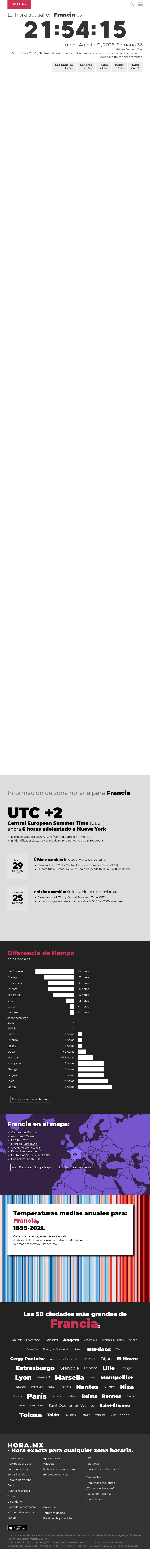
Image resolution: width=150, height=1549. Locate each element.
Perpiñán (57, 1396)
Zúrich (11, 1028)
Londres (86, 66)
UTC (10, 1000)
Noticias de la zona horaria (60, 1469)
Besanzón (32, 1349)
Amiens (52, 1340)
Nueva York (15, 983)
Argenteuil (90, 1340)
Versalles (100, 1415)
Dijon (106, 1358)
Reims (89, 1396)
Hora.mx (19, 4)
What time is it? (15, 1542)
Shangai (12, 1069)
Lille (109, 1368)
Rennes (111, 1396)
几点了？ (30, 1542)
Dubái (11, 1051)
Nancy (51, 1386)
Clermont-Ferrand (63, 1358)
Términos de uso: (54, 1513)
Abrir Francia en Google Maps (31, 1167)
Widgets (48, 1463)
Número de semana (20, 1512)
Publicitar (49, 1507)
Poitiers (72, 1396)
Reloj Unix (92, 1463)
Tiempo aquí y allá (19, 1463)
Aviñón (133, 1340)
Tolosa (30, 1415)
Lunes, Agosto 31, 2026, (102, 44)
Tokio (135, 66)
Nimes (109, 1387)
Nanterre (65, 1386)
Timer (11, 1496)
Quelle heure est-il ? (78, 1542)
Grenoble (69, 1368)
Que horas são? (15, 1546)
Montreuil (20, 1386)
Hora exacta (15, 1458)
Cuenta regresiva (18, 1490)
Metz (92, 1377)
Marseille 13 (43, 1377)
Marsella (69, 1377)
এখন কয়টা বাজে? (107, 1542)
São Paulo (14, 994)
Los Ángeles (64, 66)
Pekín (119, 66)
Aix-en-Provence (25, 1340)
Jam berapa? (31, 1546)
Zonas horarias (17, 1474)
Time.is (47, 1539)
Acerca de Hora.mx (98, 1493)
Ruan (21, 1405)
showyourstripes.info (43, 1244)
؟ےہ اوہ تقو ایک (109, 1546)
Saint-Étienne (115, 1405)
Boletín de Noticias (55, 1474)
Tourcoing (70, 1415)
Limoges (126, 1368)
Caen (119, 1349)
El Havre (127, 1359)
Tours (85, 1415)
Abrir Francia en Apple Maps (76, 1167)
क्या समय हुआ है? (42, 1542)
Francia (74, 1323)
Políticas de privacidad (58, 1518)
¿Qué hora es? (58, 1542)
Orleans (17, 1396)
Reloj (10, 1485)
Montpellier (116, 1377)
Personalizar (94, 1477)
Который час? (121, 1542)
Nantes (87, 1386)
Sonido (12, 1518)
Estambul (13, 1040)
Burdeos (99, 1349)
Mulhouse (37, 1386)
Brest (77, 1349)
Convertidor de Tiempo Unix (104, 1469)
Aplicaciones (51, 1458)
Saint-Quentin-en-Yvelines (72, 1405)
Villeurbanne (119, 1415)
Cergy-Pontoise (27, 1358)
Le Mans (91, 1368)
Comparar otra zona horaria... (31, 1099)
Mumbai (13, 1057)
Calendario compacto (21, 1507)
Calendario (14, 1501)
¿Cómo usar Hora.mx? (100, 1488)
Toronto (12, 989)
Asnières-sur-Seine (113, 1340)
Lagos (11, 1006)
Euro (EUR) (30, 1143)
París (104, 66)
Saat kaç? (83, 1546)
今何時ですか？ (68, 1546)
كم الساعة (94, 1542)
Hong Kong (15, 1063)
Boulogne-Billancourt (55, 1349)
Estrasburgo (35, 1368)
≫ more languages (128, 1546)
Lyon (23, 1377)
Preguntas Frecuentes (100, 1483)
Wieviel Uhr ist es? (49, 1546)
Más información (62, 53)
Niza (127, 1386)
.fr (40, 1151)
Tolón (53, 1414)
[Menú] (140, 4)
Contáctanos (94, 1499)
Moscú (11, 1045)
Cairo (10, 1034)
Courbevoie (89, 1358)
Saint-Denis (37, 1405)
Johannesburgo (17, 1018)
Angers (71, 1339)
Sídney (11, 1086)
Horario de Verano (19, 1480)
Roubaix (131, 1396)
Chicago (12, 977)
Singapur (13, 1075)
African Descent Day (129, 49)
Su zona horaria (17, 1469)
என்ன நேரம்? (95, 1546)
